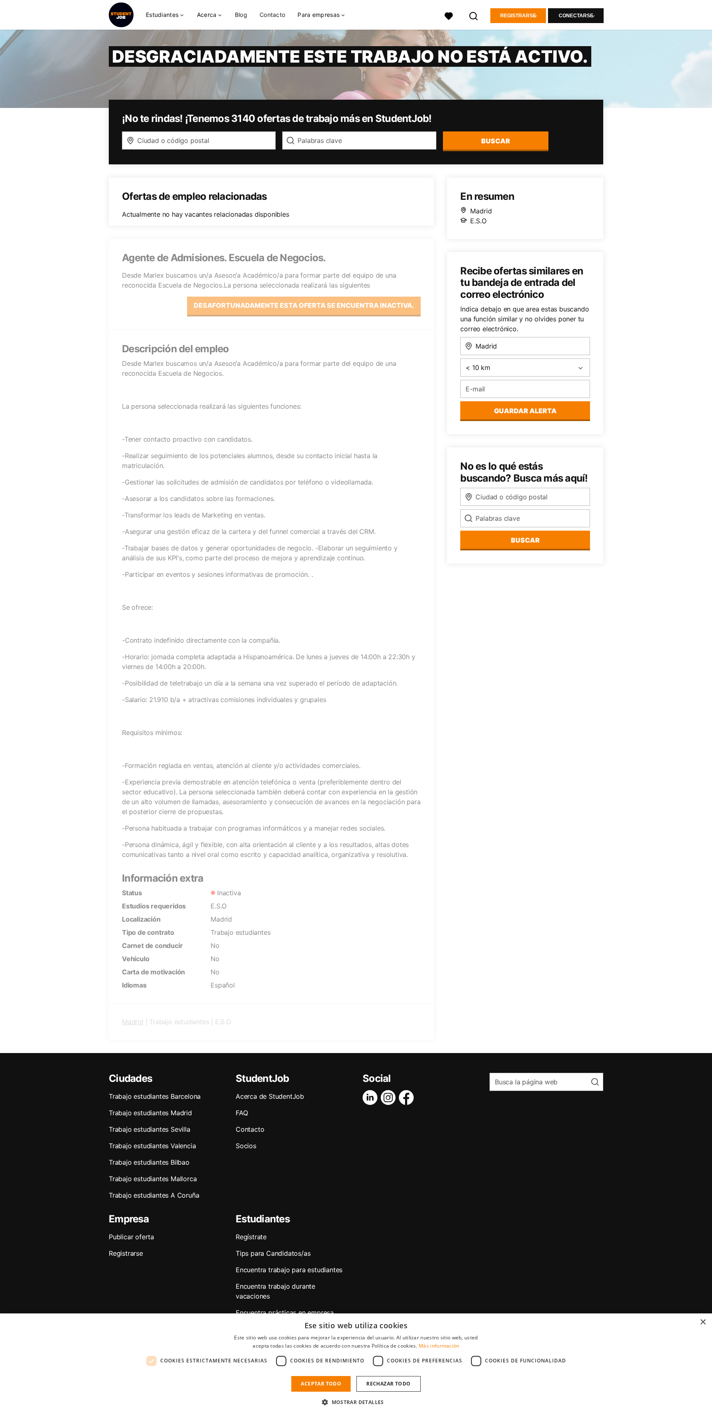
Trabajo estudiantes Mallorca (153, 1179)
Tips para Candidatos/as (273, 1253)
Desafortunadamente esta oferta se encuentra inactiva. (304, 305)
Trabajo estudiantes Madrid (150, 1113)
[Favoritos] (448, 15)
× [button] (703, 1322)
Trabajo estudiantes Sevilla (149, 1129)
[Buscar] (473, 15)
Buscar (495, 141)
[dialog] (356, 1364)
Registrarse (518, 16)
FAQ (242, 1113)
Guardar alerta (525, 411)
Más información (439, 1345)
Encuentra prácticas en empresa (285, 1312)
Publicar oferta (131, 1237)
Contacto (272, 14)
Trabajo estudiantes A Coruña (154, 1195)
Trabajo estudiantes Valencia (152, 1146)
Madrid (132, 1022)
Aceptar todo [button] (321, 1383)
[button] (356, 1402)
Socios (246, 1146)
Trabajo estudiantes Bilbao (149, 1162)
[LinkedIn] (372, 1097)
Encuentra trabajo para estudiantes (289, 1270)
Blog (241, 14)
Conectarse (576, 16)
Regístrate (251, 1237)
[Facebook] (408, 1097)
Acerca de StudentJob (270, 1096)
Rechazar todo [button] (388, 1383)
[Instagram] (390, 1097)
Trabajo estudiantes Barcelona (155, 1096)
